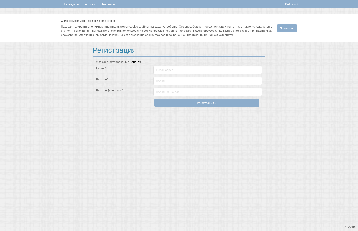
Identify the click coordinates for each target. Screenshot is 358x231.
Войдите (135, 61)
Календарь (71, 4)
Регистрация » (206, 102)
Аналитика (108, 4)
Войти (289, 4)
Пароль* (102, 79)
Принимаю (287, 28)
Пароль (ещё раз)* (109, 90)
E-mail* (101, 68)
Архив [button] (89, 4)
